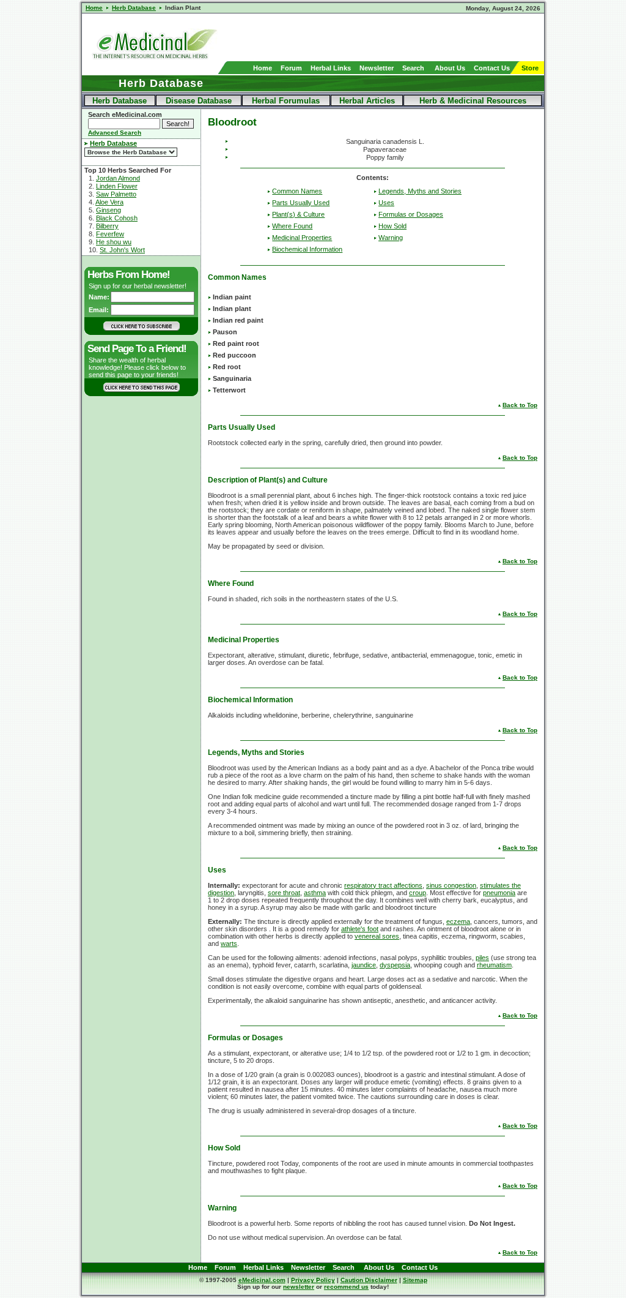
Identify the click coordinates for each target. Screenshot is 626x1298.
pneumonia (499, 892)
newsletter (298, 1286)
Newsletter (376, 68)
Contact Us (492, 68)
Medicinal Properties (302, 237)
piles (482, 957)
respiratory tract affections (383, 885)
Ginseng (108, 210)
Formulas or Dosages (410, 214)
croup (417, 892)
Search (413, 68)
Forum (291, 68)
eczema (458, 921)
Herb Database (119, 100)
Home (262, 68)
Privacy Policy (313, 1280)
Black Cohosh (117, 218)
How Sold (392, 226)
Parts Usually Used (301, 202)
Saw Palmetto (116, 194)
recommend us (346, 1286)
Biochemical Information (307, 249)
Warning (390, 237)
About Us (450, 68)
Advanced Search (114, 132)
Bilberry (107, 226)
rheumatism (494, 965)
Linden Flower (117, 186)
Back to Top (520, 405)
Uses (386, 202)
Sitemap (415, 1280)
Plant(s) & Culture (298, 214)
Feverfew (110, 234)
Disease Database (199, 100)
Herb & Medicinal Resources (472, 100)
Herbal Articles (367, 100)
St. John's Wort (122, 249)
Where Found (292, 226)
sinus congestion (451, 885)
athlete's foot (359, 928)
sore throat (284, 892)
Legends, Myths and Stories (420, 191)
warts (229, 943)
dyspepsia (395, 965)
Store (530, 68)
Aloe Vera (109, 202)
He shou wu (113, 242)
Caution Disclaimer (369, 1280)
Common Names (297, 191)
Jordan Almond (118, 178)
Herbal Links (331, 68)
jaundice (364, 965)
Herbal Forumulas (286, 100)
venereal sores (377, 936)
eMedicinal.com (261, 1280)
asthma (315, 892)
